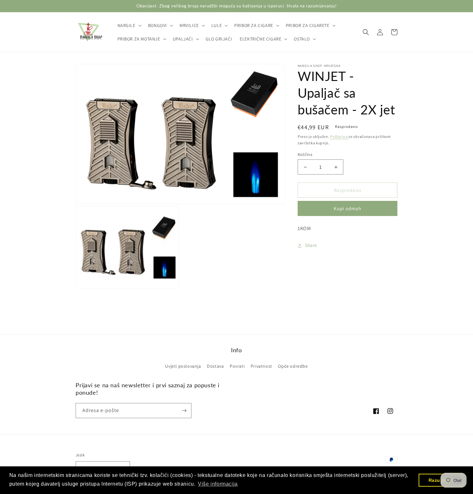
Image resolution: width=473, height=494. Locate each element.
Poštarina (339, 136)
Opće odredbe (293, 366)
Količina (305, 154)
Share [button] (311, 245)
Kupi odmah (347, 209)
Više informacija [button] (218, 484)
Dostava (215, 366)
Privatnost (261, 366)
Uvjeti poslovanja (183, 366)
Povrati (237, 366)
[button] (129, 25)
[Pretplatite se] (184, 410)
